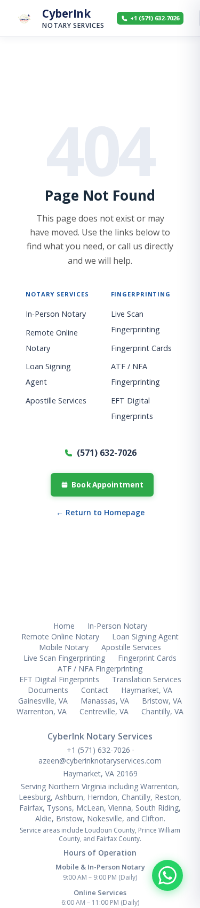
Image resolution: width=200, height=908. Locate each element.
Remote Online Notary (60, 636)
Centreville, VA (104, 711)
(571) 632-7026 (107, 453)
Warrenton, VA (42, 711)
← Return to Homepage (100, 512)
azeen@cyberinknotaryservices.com (100, 761)
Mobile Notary (64, 647)
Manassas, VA (105, 701)
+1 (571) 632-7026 (99, 750)
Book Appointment (107, 485)
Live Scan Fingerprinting (64, 658)
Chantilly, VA (162, 711)
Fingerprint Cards (141, 348)
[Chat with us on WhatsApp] (167, 875)
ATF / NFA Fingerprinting (100, 668)
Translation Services (146, 679)
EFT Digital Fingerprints (59, 679)
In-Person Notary (56, 314)
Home (64, 626)
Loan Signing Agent (145, 636)
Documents (48, 690)
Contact (94, 690)
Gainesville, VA (43, 701)
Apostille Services (56, 400)
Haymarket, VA (146, 690)
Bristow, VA (162, 701)
